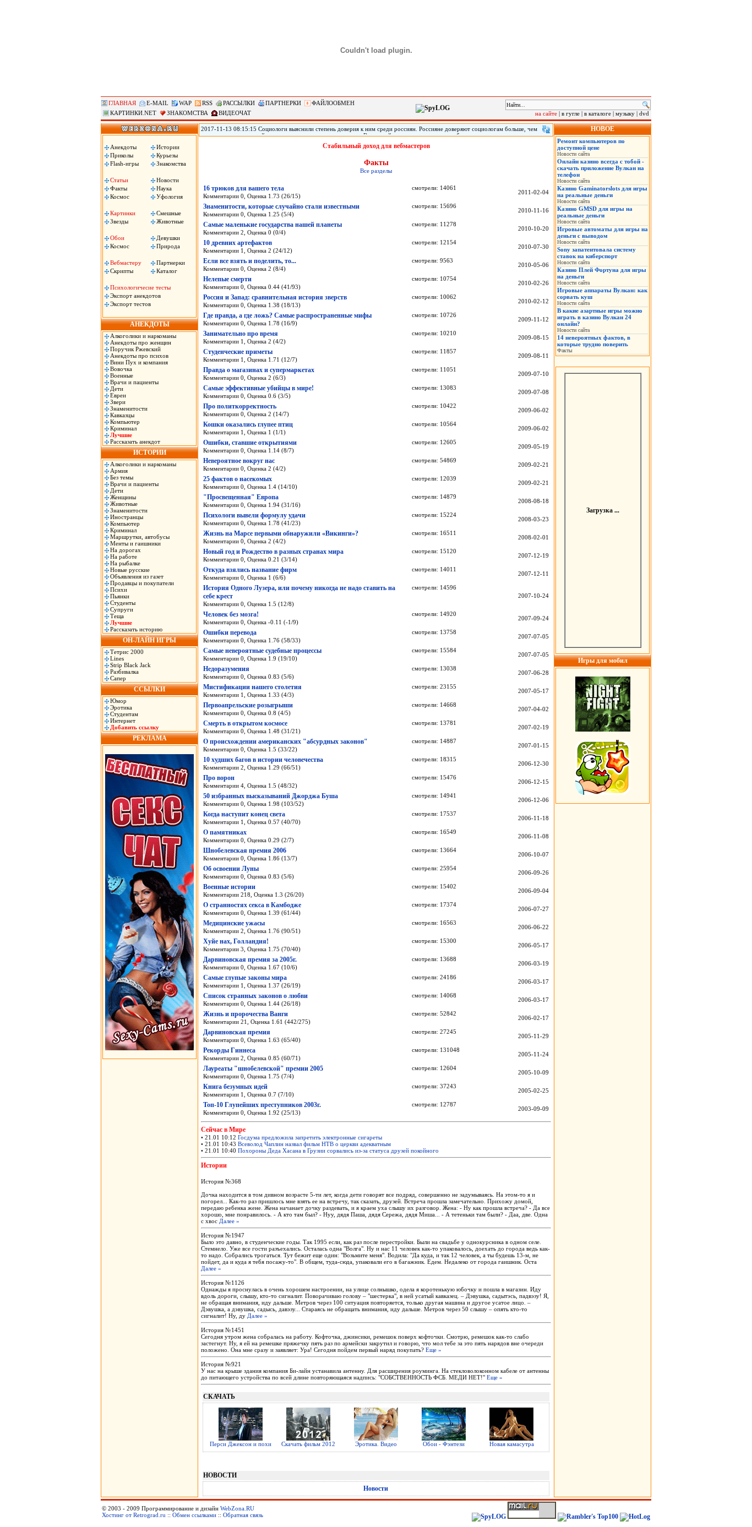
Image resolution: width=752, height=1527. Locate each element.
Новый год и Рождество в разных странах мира (273, 551)
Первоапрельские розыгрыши (248, 705)
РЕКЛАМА (150, 738)
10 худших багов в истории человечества (263, 760)
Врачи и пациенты (134, 382)
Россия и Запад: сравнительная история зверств (275, 297)
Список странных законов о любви (255, 996)
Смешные (168, 213)
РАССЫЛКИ (239, 103)
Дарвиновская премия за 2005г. (250, 959)
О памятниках (225, 832)
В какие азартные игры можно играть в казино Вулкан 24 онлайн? (599, 317)
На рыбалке (125, 563)
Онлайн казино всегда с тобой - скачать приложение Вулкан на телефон (600, 168)
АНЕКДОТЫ (150, 324)
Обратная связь (243, 1515)
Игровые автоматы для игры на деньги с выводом (602, 232)
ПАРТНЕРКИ (283, 103)
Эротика (121, 707)
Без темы (121, 477)
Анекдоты (123, 147)
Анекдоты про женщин (140, 342)
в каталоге (597, 113)
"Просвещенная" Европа (241, 497)
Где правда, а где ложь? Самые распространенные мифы (287, 315)
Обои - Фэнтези (444, 1444)
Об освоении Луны (231, 868)
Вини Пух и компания (139, 362)
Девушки (168, 237)
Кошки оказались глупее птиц (248, 424)
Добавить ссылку (134, 727)
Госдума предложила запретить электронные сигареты (310, 1137)
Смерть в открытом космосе (245, 723)
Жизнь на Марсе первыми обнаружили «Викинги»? (280, 533)
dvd (644, 113)
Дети (116, 388)
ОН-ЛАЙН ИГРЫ (149, 640)
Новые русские (130, 569)
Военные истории (229, 887)
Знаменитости (129, 408)
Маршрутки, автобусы (140, 536)
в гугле (571, 113)
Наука (164, 188)
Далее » (229, 1221)
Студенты (122, 602)
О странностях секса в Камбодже (252, 905)
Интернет (122, 720)
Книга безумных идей (235, 1086)
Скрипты (121, 271)
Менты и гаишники (135, 543)
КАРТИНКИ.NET (133, 113)
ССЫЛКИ (149, 689)
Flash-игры (124, 163)
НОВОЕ (602, 129)
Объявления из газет (137, 576)
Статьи (119, 180)
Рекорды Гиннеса (229, 1050)
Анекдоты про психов (139, 355)
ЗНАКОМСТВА (187, 113)
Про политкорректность (239, 406)
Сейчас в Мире (223, 1129)
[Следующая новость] (546, 129)
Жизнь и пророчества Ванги (245, 1014)
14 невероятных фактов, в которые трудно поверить (593, 340)
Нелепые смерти (227, 279)
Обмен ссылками (194, 1515)
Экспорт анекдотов (135, 295)
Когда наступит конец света (244, 814)
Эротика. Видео (376, 1444)
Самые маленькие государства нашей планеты (272, 224)
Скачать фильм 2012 (308, 1444)
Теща (117, 616)
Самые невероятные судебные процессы (262, 651)
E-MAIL (157, 103)
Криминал (123, 428)
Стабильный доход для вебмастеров (376, 146)
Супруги (121, 609)
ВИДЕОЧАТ (235, 113)
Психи (118, 589)
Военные (121, 375)
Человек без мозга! (231, 614)
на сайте (546, 113)
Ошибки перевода (230, 632)
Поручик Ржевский (135, 349)
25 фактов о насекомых (237, 479)
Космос (119, 196)
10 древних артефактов (237, 243)
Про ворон (219, 778)
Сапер (118, 678)
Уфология (169, 196)
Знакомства (171, 163)
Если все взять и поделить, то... (249, 261)
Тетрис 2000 (127, 651)
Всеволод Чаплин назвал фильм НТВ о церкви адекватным (314, 1144)
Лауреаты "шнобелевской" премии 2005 (263, 1068)
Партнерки (170, 262)
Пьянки (119, 596)
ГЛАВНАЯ (122, 103)
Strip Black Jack (130, 665)
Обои (117, 237)
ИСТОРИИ (149, 452)
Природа (168, 246)
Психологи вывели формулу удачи (254, 515)
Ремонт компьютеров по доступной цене (591, 144)
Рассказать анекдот (135, 441)
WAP (185, 103)
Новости (167, 180)
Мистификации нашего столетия (252, 687)
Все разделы (376, 170)
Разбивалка (124, 671)
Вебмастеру (125, 262)
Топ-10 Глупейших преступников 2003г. (262, 1105)
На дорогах (125, 550)
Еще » (434, 1349)
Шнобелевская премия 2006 (244, 850)
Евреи (118, 395)
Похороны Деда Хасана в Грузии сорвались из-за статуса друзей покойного (338, 1150)
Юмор (118, 700)
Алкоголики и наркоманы (143, 335)
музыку (625, 113)
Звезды (119, 221)
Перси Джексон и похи (240, 1444)
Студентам (124, 714)
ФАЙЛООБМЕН (333, 103)
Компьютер (125, 421)
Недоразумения (226, 669)
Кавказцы (122, 415)
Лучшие (121, 435)
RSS (207, 103)
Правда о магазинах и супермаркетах (258, 370)
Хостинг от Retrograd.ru (134, 1515)
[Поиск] (646, 104)
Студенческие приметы (238, 352)
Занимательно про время (240, 333)
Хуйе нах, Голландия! (236, 941)
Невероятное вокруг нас (239, 461)
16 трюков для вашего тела (243, 188)
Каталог (166, 271)
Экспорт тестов (130, 304)
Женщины (123, 497)
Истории (167, 147)
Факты (118, 188)
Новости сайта (573, 154)
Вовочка (121, 369)
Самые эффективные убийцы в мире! (258, 388)
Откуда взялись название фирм (250, 570)
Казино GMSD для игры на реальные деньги (595, 212)
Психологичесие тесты (140, 287)
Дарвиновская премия (236, 1032)
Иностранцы (126, 517)
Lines (117, 658)
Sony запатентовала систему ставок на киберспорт (596, 252)
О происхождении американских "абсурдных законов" (285, 741)
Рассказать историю (136, 629)
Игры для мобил (603, 660)
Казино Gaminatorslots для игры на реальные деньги (602, 191)
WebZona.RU (237, 1508)
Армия (119, 470)
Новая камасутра (511, 1444)
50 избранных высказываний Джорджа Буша (270, 796)
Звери (118, 402)
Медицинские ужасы (234, 923)
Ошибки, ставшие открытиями (250, 442)
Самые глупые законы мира (245, 977)
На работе (123, 556)
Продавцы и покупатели (142, 583)
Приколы (121, 155)
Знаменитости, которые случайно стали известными (281, 206)
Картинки (122, 213)
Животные (170, 221)
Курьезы (167, 155)
